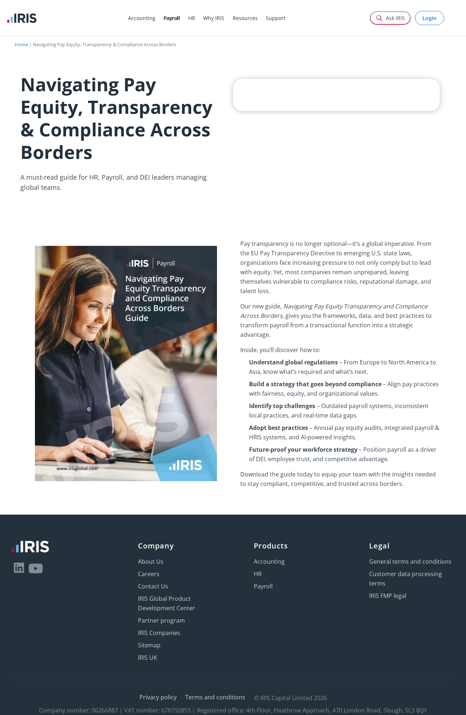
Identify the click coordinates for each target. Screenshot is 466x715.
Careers (148, 574)
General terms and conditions (410, 562)
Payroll (263, 586)
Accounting (269, 562)
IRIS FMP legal (387, 596)
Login (429, 18)
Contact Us (153, 586)
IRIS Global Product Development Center (166, 603)
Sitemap (149, 645)
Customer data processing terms (405, 578)
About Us (150, 562)
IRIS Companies (159, 633)
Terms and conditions (215, 697)
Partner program (161, 620)
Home (21, 44)
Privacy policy (158, 697)
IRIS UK (147, 658)
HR (258, 574)
